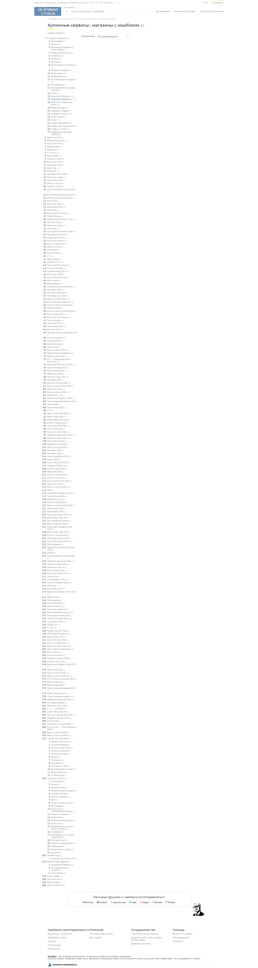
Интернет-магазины (58, 38)
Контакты (178, 941)
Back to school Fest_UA (59, 676)
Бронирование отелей (63, 769)
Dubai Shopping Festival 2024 (61, 557)
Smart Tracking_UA (57, 693)
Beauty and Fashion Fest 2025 (61, 665)
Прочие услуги (59, 840)
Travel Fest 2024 (56, 603)
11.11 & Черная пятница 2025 (62, 679)
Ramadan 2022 (55, 380)
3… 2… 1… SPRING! (56, 709)
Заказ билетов (59, 772)
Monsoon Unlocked (57, 293)
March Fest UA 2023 (58, 447)
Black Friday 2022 (57, 416)
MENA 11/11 (53, 624)
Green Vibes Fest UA (58, 712)
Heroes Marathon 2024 (59, 582)
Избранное (54, 948)
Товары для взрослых (62, 53)
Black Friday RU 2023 (58, 524)
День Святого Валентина (60, 649)
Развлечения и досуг (62, 849)
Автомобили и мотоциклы (63, 66)
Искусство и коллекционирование (62, 810)
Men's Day (53, 228)
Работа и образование (63, 843)
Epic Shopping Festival (59, 521)
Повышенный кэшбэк (101, 933)
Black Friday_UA (55, 682)
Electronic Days (55, 204)
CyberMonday (55, 216)
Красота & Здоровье (62, 96)
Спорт (55, 120)
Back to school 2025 (58, 673)
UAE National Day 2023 (59, 538)
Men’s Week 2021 (57, 326)
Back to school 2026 (58, 732)
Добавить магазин (141, 943)
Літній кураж (54, 600)
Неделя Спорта (55, 159)
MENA (51, 553)
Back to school (55, 137)
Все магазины (162, 11)
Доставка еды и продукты (63, 80)
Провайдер (57, 832)
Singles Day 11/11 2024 (58, 631)
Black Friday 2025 (56, 685)
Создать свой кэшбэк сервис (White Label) (146, 938)
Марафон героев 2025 (59, 658)
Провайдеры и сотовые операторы (62, 836)
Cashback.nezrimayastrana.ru (61, 19)
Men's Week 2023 (57, 441)
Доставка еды (59, 787)
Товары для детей (61, 123)
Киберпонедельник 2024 (61, 561)
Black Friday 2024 (56, 637)
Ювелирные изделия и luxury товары (62, 48)
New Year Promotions (59, 213)
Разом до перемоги (58, 609)
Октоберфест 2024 (58, 579)
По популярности (108, 36)
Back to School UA (57, 244)
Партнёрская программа (144, 933)
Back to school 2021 (58, 350)
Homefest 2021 (55, 323)
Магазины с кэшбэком (56, 2)
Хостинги (56, 852)
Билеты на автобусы (62, 748)
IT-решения (58, 781)
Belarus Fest (54, 597)
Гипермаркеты (59, 76)
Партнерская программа (212, 11)
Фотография (58, 806)
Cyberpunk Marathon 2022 (61, 398)
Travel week (54, 404)
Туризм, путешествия (59, 738)
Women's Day (55, 329)
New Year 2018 (55, 162)
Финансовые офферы (58, 861)
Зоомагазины (58, 85)
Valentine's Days (56, 225)
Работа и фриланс (61, 796)
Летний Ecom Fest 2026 (60, 724)
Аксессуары (58, 73)
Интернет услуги (57, 778)
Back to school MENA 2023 (61, 505)
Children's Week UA (57, 465)
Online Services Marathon (60, 302)
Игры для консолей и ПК (64, 858)
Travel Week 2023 (56, 496)
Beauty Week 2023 (57, 502)
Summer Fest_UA (56, 661)
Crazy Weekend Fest (58, 277)
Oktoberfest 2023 (56, 508)
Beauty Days (54, 146)
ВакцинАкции (55, 283)
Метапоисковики (60, 754)
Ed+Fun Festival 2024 (58, 643)
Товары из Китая (60, 129)
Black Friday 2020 (57, 314)
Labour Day (53, 347)
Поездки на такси (61, 766)
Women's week (56, 655)
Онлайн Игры (54, 855)
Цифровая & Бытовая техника (61, 133)
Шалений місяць (56, 621)
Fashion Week (55, 253)
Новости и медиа (60, 814)
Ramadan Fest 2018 (57, 174)
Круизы (56, 757)
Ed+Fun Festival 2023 (58, 535)
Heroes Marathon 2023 (59, 456)
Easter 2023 (54, 459)
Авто (54, 800)
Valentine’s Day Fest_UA (60, 646)
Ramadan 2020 (55, 290)
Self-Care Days (55, 222)
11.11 (50, 256)
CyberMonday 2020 (58, 271)
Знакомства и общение (63, 820)
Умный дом (57, 56)
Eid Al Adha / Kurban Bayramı (62, 195)
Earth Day (53, 168)
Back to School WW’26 (59, 735)
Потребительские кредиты (60, 869)
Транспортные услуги (62, 803)
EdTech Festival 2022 (58, 423)
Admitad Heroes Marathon (61, 198)
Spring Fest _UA (56, 395)
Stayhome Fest (55, 262)
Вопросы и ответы (182, 933)
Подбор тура (59, 775)
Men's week (54, 280)
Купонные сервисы (108, 19)
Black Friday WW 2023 (59, 532)
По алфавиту (69, 7)
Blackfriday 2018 (56, 207)
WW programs (55, 544)
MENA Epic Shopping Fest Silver (59, 528)
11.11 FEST (53, 153)
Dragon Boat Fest (57, 237)
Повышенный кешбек (184, 11)
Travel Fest (53, 210)
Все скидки (95, 937)
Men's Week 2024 (57, 570)
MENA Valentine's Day (58, 420)
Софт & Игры (58, 117)
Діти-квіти (53, 586)
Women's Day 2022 (57, 377)
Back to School (55, 247)
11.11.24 (51, 628)
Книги (55, 93)
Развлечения (58, 846)
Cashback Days (55, 344)
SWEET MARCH (56, 885)
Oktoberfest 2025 (56, 511)
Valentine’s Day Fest (58, 706)
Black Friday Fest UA (58, 517)
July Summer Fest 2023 (59, 481)
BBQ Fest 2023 (55, 472)
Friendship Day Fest (57, 296)
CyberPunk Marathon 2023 (61, 493)
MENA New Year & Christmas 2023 (61, 548)
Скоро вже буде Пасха (59, 514)
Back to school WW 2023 (60, 386)
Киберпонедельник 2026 (60, 699)
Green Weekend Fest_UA (60, 612)
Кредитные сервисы (62, 865)
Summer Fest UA (56, 478)
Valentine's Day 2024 (58, 564)
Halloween (53, 150)
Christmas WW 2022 (58, 426)
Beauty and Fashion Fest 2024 (61, 593)
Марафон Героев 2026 (59, 718)
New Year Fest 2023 (58, 432)
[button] (217, 3)
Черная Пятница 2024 (59, 618)
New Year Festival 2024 (60, 541)
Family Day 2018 (56, 180)
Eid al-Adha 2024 (56, 588)
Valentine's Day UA (57, 567)
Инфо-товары (54, 876)
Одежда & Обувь (61, 111)
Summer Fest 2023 (57, 475)
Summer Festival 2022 (59, 383)
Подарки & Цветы (61, 114)
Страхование (58, 873)
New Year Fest (55, 879)
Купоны (94, 2)
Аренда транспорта (62, 741)
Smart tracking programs (60, 696)
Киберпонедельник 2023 (61, 435)
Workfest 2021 (55, 341)
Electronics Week (56, 241)
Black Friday (54, 156)
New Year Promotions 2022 (61, 364)
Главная (38, 2)
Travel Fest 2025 (56, 670)
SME (50, 490)
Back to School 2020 (58, 299)
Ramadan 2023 (55, 450)
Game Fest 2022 (56, 429)
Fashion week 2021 (57, 356)
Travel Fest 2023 (56, 484)
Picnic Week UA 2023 (58, 462)
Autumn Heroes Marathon (60, 305)
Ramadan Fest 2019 (57, 234)
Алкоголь (56, 62)
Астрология (57, 817)
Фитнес (56, 784)
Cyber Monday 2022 (58, 367)
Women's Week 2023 (59, 438)
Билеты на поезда (61, 751)
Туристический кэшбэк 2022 (62, 401)
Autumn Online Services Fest (62, 311)
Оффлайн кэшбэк (79, 2)
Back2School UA (56, 499)
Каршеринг (57, 763)
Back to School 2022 (58, 392)
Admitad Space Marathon (60, 353)
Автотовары (58, 41)
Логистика (57, 823)
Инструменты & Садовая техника (63, 89)
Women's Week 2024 (59, 573)
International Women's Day (61, 219)
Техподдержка (181, 937)
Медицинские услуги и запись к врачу (62, 827)
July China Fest (55, 143)
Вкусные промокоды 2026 (60, 715)
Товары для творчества (64, 126)
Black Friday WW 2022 (59, 413)
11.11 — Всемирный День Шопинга (58, 360)
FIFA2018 (53, 171)
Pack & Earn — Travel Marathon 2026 (62, 728)
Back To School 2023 (58, 487)
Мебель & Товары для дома (61, 103)
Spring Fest (53, 576)
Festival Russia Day (57, 140)
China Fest (53, 201)
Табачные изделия (61, 70)
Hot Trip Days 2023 (57, 469)
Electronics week (56, 177)
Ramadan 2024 (55, 453)
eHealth (56, 59)
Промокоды (106, 2)
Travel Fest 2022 (56, 389)
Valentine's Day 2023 (58, 444)
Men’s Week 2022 (57, 371)
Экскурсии (57, 760)
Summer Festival (56, 268)
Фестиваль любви (57, 702)
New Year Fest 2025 (58, 640)
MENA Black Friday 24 (58, 634)
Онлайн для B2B (60, 794)
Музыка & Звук (59, 107)
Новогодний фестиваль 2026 (61, 689)
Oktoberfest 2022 (56, 407)
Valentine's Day (55, 165)
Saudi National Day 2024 (60, 615)
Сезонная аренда (60, 744)
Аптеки (56, 44)
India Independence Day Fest (61, 190)
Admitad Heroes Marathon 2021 (62, 333)
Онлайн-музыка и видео (63, 790)
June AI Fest (54, 721)
